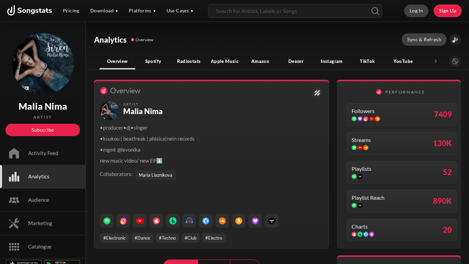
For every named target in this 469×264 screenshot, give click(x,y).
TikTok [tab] (367, 61)
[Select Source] (455, 61)
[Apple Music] (156, 221)
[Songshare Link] (455, 39)
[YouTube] (140, 221)
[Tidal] (271, 221)
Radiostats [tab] (189, 61)
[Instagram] (123, 221)
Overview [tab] (117, 61)
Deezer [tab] (296, 61)
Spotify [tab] (153, 61)
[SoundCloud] (222, 221)
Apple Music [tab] (224, 61)
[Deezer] (255, 221)
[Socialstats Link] (317, 92)
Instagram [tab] (331, 61)
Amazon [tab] (260, 61)
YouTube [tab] (403, 61)
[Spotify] (107, 221)
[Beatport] (173, 221)
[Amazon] (238, 221)
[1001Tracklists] (189, 221)
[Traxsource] (206, 221)
